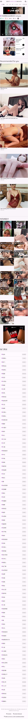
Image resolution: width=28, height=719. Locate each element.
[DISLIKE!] (5, 18)
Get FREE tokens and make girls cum (9, 118)
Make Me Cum (4, 88)
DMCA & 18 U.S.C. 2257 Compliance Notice (14, 716)
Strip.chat (18, 44)
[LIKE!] (1, 18)
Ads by (24, 62)
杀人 (20, 4)
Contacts (9, 714)
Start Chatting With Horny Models (19, 40)
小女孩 (16, 4)
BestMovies (14, 1)
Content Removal (18, 714)
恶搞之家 (25, 4)
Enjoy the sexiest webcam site (19, 49)
